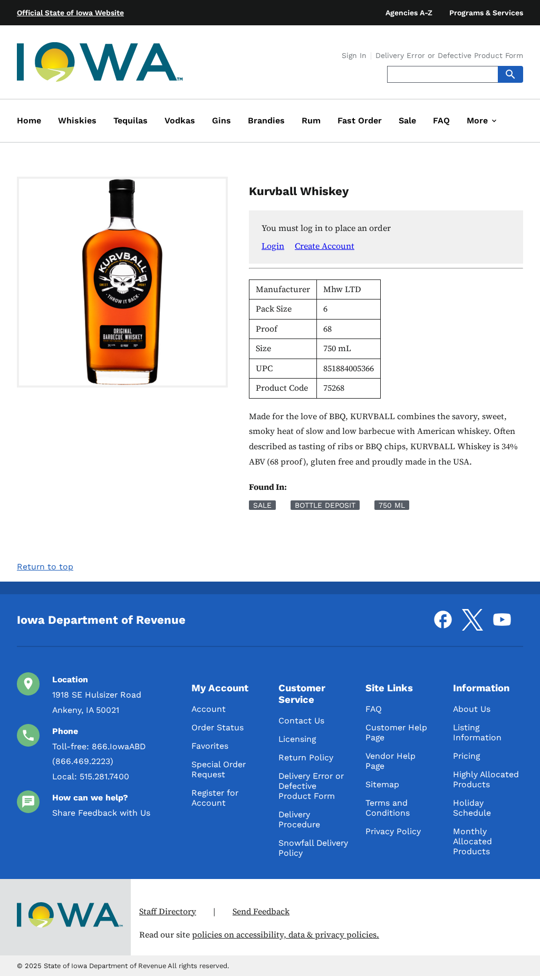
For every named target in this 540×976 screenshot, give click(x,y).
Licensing (297, 739)
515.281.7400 (104, 776)
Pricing (466, 756)
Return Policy (305, 757)
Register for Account (214, 798)
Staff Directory (167, 911)
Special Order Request (218, 769)
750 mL (392, 505)
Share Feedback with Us (101, 813)
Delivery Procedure (299, 819)
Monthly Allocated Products (472, 841)
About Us (471, 709)
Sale (262, 505)
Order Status (217, 727)
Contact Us (301, 721)
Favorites (209, 746)
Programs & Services (486, 12)
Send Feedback (261, 911)
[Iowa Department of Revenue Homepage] (100, 64)
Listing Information (477, 732)
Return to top (45, 567)
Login (273, 246)
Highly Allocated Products (486, 779)
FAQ (373, 709)
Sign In (354, 56)
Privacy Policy (393, 831)
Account (208, 709)
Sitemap (382, 784)
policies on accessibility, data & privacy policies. (285, 934)
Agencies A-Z (408, 12)
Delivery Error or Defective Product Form (449, 56)
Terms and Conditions (387, 808)
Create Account (324, 246)
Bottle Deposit (325, 505)
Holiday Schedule (472, 808)
